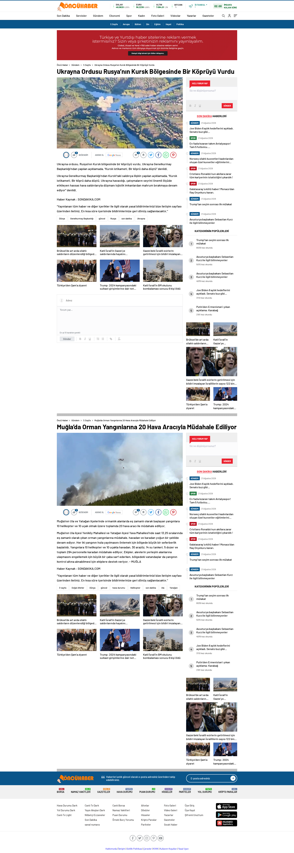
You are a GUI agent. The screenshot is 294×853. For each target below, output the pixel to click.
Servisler (81, 15)
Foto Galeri (157, 15)
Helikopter (135, 587)
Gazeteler (208, 15)
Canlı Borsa (118, 805)
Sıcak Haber (170, 824)
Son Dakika (63, 15)
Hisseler (167, 790)
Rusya (113, 218)
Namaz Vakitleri (81, 790)
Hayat (168, 24)
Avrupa (126, 24)
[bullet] (102, 339)
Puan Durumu (147, 790)
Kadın (141, 15)
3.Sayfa (114, 24)
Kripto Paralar (227, 790)
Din (147, 24)
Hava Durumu (125, 790)
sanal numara (92, 824)
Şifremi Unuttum (194, 815)
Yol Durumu (205, 790)
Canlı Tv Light (64, 815)
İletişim (121, 848)
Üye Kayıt (190, 810)
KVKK (155, 848)
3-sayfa (62, 587)
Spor (129, 15)
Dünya (62, 218)
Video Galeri (170, 810)
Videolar (175, 15)
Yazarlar (191, 15)
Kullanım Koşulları (168, 848)
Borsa (60, 790)
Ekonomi (114, 15)
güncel (102, 218)
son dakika (126, 218)
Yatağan (174, 587)
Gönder (67, 338)
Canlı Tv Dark (92, 805)
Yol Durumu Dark (66, 810)
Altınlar (145, 805)
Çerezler (147, 848)
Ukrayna (141, 218)
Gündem (98, 15)
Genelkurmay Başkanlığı (81, 218)
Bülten (138, 24)
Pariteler (185, 790)
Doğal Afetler (78, 587)
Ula (162, 587)
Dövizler (145, 810)
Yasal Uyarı (183, 848)
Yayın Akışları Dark (95, 810)
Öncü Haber (62, 65)
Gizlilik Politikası (134, 848)
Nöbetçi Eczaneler (95, 815)
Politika (180, 24)
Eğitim (157, 24)
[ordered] (98, 339)
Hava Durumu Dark (67, 805)
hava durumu (118, 587)
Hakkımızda (111, 848)
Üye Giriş (189, 805)
